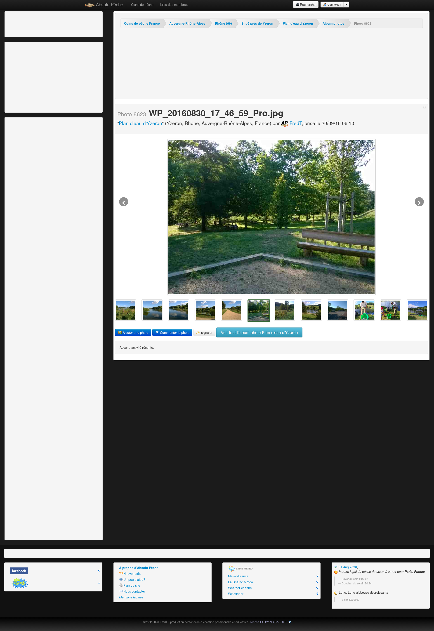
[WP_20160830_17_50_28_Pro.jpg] (178, 310)
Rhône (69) (223, 23)
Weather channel (240, 588)
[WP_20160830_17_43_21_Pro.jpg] (337, 310)
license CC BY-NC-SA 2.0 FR (269, 622)
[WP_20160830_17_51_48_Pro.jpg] (125, 310)
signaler (206, 332)
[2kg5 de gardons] (364, 310)
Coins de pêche (142, 4)
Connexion (334, 4)
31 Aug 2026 (347, 567)
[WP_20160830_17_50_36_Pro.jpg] (152, 310)
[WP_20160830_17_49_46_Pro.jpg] (231, 310)
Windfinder (235, 593)
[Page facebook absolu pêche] (53, 571)
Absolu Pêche (108, 4)
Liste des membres (174, 4)
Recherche (308, 4)
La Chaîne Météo (240, 582)
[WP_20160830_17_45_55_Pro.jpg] (284, 310)
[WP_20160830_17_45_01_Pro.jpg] (311, 310)
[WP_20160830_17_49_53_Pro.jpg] (205, 310)
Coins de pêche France (142, 23)
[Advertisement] (30, 24)
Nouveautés (132, 573)
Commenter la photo (174, 332)
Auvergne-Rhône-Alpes (187, 23)
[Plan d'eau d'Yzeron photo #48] (417, 310)
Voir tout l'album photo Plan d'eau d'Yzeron (259, 332)
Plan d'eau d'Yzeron (298, 23)
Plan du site (131, 585)
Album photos (333, 23)
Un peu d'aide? (134, 579)
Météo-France (238, 576)
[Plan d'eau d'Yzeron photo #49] (390, 310)
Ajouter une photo (135, 332)
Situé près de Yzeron (257, 23)
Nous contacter (134, 591)
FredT (295, 123)
